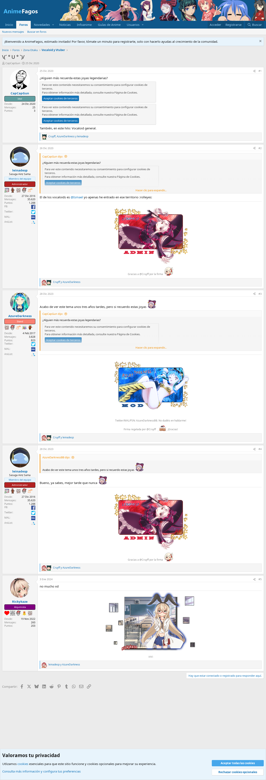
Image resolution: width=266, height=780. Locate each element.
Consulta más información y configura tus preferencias (41, 771)
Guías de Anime (109, 24)
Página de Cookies (125, 92)
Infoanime (84, 24)
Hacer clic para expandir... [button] (150, 190)
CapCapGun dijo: (52, 156)
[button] (53, 25)
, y (68, 136)
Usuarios (133, 24)
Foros (23, 24)
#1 (260, 71)
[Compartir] (254, 71)
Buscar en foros (36, 32)
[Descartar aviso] (260, 41)
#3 (260, 294)
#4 (260, 449)
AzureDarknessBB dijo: (56, 457)
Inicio (9, 24)
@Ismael (77, 197)
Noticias (65, 24)
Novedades (42, 24)
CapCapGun (12, 63)
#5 (260, 579)
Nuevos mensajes (13, 32)
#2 (260, 148)
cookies (22, 764)
